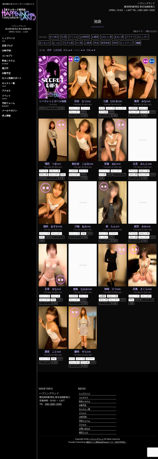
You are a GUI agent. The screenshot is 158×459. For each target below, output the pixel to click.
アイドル (73, 36)
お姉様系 (84, 36)
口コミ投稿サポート (11, 78)
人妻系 (88, 42)
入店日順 (57, 50)
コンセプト (83, 397)
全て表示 (54, 36)
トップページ (84, 393)
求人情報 (6, 115)
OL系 (63, 36)
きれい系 (119, 36)
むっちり (57, 42)
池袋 (138, 42)
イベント (82, 413)
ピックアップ (126, 42)
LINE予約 (83, 417)
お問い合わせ (84, 428)
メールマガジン (9, 110)
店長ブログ (7, 45)
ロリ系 (79, 42)
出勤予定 (82, 405)
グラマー (130, 36)
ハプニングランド (96, 439)
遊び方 (5, 68)
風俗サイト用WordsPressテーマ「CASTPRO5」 (106, 442)
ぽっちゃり (44, 42)
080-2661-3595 (53, 404)
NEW (115, 42)
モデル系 (68, 42)
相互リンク (83, 432)
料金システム (84, 401)
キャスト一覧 (84, 409)
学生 (96, 42)
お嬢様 (95, 36)
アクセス (82, 424)
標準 (49, 50)
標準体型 (105, 42)
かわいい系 (106, 36)
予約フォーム (84, 420)
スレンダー (142, 36)
